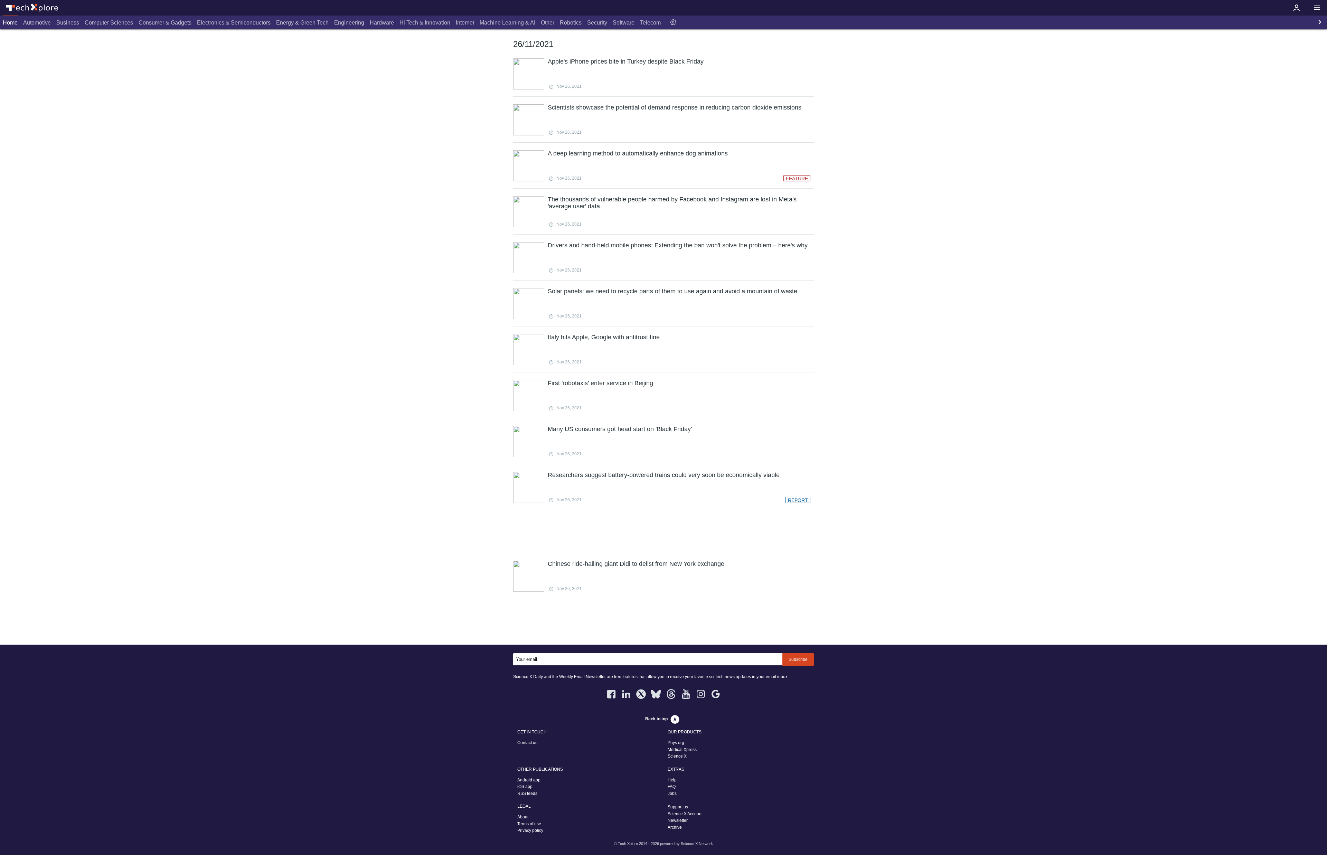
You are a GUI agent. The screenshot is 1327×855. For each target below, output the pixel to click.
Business (67, 23)
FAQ (672, 786)
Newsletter (678, 820)
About (522, 817)
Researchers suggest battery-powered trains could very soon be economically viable (664, 475)
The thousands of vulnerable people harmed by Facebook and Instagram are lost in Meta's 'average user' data (672, 203)
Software (623, 23)
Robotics (571, 23)
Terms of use (529, 823)
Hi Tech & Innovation (424, 23)
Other (547, 23)
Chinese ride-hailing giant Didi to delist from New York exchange (636, 563)
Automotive (37, 23)
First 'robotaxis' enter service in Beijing (600, 383)
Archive (675, 827)
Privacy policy (530, 830)
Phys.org (676, 742)
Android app (528, 780)
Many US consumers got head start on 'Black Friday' (620, 429)
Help (672, 780)
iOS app (525, 786)
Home (10, 23)
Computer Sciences (109, 23)
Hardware (382, 23)
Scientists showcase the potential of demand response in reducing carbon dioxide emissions (674, 107)
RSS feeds (527, 793)
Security (597, 23)
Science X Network (697, 844)
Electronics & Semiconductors (234, 23)
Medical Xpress (682, 749)
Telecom (650, 23)
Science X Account (685, 813)
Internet (465, 23)
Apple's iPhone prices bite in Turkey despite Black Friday (626, 61)
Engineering (349, 23)
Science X (677, 756)
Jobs (672, 793)
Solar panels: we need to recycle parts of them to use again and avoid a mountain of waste (672, 291)
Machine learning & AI (507, 23)
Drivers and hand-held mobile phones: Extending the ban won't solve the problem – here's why (678, 245)
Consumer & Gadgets (165, 23)
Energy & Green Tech (302, 23)
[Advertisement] (663, 534)
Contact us (527, 742)
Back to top (656, 718)
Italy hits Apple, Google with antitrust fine (604, 337)
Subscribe (798, 659)
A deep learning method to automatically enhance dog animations (638, 153)
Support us (678, 807)
